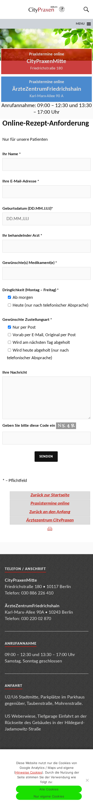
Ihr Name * (11, 154)
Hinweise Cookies (28, 772)
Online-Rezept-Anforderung (45, 123)
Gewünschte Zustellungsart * (27, 320)
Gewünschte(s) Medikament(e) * (29, 263)
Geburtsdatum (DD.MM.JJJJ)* (27, 208)
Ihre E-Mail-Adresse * (20, 181)
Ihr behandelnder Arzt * (22, 235)
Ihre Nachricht (14, 372)
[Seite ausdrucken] (49, 529)
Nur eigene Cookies (49, 796)
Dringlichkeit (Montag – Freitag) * (30, 290)
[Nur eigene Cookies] (87, 780)
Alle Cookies (48, 789)
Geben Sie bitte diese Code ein (29, 425)
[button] (80, 24)
